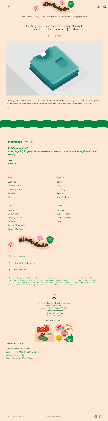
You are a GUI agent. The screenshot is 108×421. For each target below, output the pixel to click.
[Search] (9, 6)
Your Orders (63, 197)
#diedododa (20, 269)
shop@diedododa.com (25, 263)
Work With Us (64, 217)
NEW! (23, 16)
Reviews (61, 210)
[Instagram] (100, 416)
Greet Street (65, 16)
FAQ (59, 185)
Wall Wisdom (63, 214)
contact (60, 182)
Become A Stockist (54, 320)
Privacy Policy (15, 217)
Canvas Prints (14, 185)
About (60, 221)
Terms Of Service (16, 225)
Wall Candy (33, 16)
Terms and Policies (54, 417)
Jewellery (12, 193)
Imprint (11, 210)
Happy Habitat (80, 16)
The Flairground (49, 16)
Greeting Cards (15, 189)
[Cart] (105, 6)
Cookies (12, 221)
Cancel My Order (16, 229)
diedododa (17, 417)
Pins (10, 197)
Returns (61, 193)
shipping (61, 189)
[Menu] (3, 6)
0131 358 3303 (20, 256)
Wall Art (12, 182)
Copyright (13, 214)
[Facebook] (95, 416)
